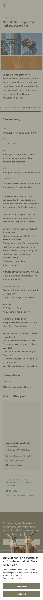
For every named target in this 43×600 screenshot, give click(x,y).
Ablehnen (21, 594)
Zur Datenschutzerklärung (12, 576)
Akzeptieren (21, 586)
